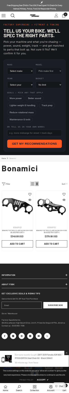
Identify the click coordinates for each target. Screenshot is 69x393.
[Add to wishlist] (29, 194)
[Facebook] (5, 336)
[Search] (13, 15)
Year (10, 79)
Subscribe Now (55, 305)
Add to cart (17, 243)
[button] (32, 184)
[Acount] (56, 15)
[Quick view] (29, 199)
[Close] (67, 353)
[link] (19, 388)
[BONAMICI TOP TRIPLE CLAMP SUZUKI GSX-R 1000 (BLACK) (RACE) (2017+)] (17, 206)
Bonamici (12, 158)
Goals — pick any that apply (25, 93)
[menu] (3, 15)
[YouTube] (39, 336)
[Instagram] (13, 336)
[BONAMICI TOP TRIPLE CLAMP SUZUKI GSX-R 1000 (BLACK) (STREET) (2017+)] (51, 206)
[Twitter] (47, 336)
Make (10, 65)
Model (39, 65)
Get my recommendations (34, 143)
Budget (40, 79)
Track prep (47, 105)
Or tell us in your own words (26, 127)
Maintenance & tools (20, 119)
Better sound (34, 98)
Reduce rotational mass (22, 112)
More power (16, 98)
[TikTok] (30, 336)
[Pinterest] (22, 336)
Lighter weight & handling (22, 105)
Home (4, 158)
